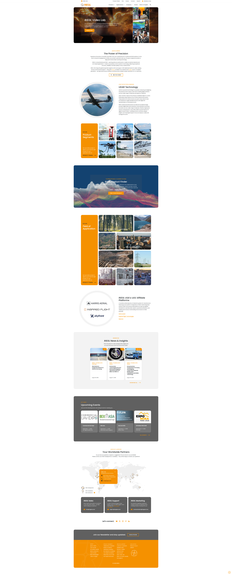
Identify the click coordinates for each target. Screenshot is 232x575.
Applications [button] (119, 4)
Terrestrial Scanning (109, 546)
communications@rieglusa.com (140, 509)
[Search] (150, 4)
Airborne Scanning (108, 549)
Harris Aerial (122, 314)
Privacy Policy (134, 546)
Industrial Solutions (109, 554)
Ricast (120, 553)
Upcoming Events (94, 549)
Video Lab (120, 554)
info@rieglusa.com (90, 509)
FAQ (123, 1)
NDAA (113, 69)
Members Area (147, 1)
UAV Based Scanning (109, 553)
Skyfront (121, 319)
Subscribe (89, 30)
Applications (120, 551)
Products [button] (111, 4)
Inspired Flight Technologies (126, 316)
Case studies (93, 553)
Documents (120, 558)
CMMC (130, 69)
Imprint (138, 1)
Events (136, 4)
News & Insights (144, 4)
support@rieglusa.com (115, 509)
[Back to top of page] (229, 572)
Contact (133, 1)
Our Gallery (93, 547)
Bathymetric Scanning (109, 551)
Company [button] (129, 4)
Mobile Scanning (108, 547)
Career (127, 1)
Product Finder (116, 1)
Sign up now (133, 534)
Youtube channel (122, 556)
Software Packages (109, 556)
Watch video (117, 75)
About (93, 546)
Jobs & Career (93, 556)
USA (85, 1)
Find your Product (116, 193)
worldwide (94, 554)
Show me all (134, 382)
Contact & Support (122, 546)
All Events (143, 435)
